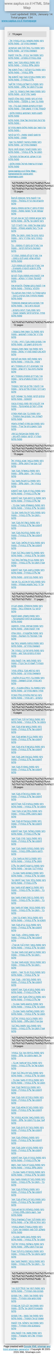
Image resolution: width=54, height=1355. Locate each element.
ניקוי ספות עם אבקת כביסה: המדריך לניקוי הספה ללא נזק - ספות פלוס (26, 436)
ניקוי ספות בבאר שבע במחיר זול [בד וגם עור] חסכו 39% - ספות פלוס (27, 463)
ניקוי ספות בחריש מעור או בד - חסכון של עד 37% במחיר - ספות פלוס (27, 1065)
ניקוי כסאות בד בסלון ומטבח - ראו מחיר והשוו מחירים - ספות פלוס (28, 689)
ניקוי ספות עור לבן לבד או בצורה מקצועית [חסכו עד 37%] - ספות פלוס (27, 1308)
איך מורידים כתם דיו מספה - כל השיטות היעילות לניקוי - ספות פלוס (27, 248)
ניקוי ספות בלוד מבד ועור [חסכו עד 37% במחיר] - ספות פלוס (28, 881)
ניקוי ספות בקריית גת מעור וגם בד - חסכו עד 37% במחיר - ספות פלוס (28, 515)
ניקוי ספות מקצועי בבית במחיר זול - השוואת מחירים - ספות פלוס (26, 42)
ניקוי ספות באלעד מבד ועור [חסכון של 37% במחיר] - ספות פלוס (28, 832)
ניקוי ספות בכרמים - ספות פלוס (27, 577)
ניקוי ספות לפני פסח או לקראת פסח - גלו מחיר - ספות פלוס (26, 360)
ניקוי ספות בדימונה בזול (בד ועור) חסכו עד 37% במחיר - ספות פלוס (28, 554)
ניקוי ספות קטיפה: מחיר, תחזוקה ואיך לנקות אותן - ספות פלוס (27, 627)
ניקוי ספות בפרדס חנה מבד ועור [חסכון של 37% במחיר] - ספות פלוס (27, 1100)
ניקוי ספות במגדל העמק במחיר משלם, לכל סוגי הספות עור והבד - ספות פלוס (28, 1229)
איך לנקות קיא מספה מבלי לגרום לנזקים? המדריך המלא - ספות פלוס (27, 278)
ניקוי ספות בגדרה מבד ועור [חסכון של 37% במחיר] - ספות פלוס (28, 492)
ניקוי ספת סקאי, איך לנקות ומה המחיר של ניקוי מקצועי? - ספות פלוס (26, 1336)
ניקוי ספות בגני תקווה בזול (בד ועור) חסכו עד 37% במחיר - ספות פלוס (28, 1028)
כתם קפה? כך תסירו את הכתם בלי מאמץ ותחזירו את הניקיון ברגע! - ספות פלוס (28, 295)
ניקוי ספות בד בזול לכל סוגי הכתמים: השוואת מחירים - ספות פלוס (26, 49)
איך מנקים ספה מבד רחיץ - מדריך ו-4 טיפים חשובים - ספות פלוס (28, 343)
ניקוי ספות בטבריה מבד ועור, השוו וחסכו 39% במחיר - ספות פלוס (28, 1166)
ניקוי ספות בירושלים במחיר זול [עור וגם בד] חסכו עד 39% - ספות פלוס (25, 85)
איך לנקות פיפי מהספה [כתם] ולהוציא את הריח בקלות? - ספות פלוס (27, 201)
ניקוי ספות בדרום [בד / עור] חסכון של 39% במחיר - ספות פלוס (26, 71)
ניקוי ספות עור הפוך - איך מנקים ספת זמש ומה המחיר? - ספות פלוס (27, 1298)
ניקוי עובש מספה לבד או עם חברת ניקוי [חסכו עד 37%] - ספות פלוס (28, 219)
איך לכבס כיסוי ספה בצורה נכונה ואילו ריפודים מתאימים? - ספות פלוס (27, 406)
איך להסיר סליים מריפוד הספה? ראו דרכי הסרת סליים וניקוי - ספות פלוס (28, 389)
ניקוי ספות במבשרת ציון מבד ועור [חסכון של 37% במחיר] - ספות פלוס (28, 749)
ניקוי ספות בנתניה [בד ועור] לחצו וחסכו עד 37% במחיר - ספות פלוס (28, 805)
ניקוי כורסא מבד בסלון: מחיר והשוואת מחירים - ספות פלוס (26, 672)
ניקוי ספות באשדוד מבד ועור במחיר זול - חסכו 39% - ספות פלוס (26, 473)
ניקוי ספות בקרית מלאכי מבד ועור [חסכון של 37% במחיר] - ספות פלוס (28, 545)
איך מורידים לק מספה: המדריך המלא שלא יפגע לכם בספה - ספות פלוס (26, 258)
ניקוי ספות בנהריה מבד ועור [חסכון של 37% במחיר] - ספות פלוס (28, 1159)
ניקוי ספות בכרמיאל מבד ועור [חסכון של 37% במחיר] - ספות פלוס (26, 1090)
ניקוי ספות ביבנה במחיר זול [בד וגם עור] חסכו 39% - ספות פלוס (27, 1020)
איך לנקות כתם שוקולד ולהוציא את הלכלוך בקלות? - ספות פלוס (28, 287)
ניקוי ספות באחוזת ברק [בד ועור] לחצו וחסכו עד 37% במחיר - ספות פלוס (28, 1254)
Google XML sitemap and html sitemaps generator (26, 1348)
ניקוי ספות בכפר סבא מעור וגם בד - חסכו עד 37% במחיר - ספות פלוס (28, 965)
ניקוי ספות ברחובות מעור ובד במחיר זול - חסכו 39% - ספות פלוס (26, 483)
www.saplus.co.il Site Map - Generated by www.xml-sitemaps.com (22, 174)
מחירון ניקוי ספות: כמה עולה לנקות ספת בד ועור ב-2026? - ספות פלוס (26, 100)
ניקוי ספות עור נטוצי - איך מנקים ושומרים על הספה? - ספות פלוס (27, 1317)
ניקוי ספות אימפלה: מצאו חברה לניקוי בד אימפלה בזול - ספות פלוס (27, 608)
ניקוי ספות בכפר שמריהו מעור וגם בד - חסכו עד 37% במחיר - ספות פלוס (28, 910)
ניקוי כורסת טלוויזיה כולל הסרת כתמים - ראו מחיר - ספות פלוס (26, 696)
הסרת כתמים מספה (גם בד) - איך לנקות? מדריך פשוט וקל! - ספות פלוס (27, 107)
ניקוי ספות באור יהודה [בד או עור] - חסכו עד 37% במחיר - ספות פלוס (28, 946)
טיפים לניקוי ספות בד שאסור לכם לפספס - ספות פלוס (28, 397)
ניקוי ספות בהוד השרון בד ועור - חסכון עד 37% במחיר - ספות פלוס (28, 919)
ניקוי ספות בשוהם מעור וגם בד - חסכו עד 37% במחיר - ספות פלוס (28, 874)
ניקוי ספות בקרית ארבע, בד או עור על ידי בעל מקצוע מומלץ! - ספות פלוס (28, 584)
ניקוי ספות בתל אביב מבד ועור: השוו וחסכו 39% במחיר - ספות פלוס (26, 814)
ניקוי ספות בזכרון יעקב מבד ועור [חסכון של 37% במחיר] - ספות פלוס (27, 1150)
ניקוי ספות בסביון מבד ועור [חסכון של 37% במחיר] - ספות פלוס (28, 991)
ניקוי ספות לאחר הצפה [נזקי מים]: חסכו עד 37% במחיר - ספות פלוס (25, 150)
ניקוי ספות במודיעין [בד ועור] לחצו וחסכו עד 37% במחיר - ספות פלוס (28, 721)
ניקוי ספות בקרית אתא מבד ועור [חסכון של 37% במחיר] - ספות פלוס (27, 1110)
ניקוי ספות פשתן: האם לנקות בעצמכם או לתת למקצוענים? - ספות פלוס (26, 618)
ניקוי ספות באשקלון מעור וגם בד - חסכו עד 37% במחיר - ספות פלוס (28, 506)
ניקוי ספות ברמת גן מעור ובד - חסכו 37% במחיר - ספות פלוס (26, 860)
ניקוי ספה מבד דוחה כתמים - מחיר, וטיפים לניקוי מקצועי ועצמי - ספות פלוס (28, 313)
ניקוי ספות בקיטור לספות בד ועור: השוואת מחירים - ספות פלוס (24, 143)
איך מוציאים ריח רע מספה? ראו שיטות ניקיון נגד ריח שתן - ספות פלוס (27, 369)
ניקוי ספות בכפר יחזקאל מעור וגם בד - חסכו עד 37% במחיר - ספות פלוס (28, 1264)
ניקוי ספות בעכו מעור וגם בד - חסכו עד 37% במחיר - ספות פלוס (28, 1238)
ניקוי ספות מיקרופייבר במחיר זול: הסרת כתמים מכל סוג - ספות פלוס (27, 653)
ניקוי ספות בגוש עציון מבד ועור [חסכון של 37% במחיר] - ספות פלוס (26, 729)
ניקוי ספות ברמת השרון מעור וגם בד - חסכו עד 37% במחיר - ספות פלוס (28, 900)
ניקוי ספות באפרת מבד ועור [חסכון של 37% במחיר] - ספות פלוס (26, 769)
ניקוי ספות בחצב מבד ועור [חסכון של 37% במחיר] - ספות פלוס (27, 571)
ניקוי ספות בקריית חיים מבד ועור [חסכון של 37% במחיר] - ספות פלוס (27, 1130)
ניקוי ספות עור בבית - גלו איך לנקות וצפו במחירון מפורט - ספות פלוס (25, 56)
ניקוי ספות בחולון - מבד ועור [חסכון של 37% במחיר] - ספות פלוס (26, 937)
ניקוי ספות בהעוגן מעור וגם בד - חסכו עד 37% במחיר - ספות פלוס (28, 1005)
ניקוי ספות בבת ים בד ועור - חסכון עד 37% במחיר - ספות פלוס (28, 973)
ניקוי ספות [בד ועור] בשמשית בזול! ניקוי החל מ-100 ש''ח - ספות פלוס (28, 1221)
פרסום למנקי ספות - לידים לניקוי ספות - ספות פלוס (24, 136)
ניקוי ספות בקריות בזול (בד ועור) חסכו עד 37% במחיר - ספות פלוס (28, 1074)
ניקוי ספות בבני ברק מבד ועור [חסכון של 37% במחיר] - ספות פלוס (26, 927)
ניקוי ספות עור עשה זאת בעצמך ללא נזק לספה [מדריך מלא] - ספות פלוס (28, 351)
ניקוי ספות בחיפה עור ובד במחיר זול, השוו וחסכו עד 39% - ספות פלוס (27, 1055)
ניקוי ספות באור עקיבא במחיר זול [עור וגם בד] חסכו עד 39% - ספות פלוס (28, 1120)
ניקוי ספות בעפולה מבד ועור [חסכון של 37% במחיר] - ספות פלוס (26, 1140)
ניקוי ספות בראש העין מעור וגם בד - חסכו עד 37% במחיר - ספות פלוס (28, 955)
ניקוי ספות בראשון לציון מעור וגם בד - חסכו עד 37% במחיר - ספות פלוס (28, 890)
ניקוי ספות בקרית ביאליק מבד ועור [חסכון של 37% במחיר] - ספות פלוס (28, 1202)
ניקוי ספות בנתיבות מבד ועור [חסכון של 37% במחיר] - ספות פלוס (26, 535)
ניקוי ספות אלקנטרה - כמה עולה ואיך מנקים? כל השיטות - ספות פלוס (27, 636)
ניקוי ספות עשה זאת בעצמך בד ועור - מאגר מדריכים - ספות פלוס (26, 93)
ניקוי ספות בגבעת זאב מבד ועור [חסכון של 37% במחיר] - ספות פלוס (27, 759)
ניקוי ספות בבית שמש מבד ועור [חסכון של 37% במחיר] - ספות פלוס (27, 739)
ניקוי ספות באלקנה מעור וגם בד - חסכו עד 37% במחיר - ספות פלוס (28, 1012)
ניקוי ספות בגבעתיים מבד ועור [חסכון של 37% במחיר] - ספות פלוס (26, 824)
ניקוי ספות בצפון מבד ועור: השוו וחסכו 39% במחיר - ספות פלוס (24, 64)
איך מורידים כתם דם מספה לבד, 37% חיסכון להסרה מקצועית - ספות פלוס (27, 268)
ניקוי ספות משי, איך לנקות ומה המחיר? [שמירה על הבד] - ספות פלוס (27, 663)
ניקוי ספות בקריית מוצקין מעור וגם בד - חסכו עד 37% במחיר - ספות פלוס (28, 1182)
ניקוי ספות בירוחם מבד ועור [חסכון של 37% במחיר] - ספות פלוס (28, 499)
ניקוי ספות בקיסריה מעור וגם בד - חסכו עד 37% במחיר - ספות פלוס (28, 1173)
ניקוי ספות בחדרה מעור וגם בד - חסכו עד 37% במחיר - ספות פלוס (28, 1081)
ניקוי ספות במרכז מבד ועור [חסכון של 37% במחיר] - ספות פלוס (26, 78)
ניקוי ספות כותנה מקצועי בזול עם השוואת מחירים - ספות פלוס (27, 644)
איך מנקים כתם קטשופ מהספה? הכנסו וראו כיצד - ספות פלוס (27, 304)
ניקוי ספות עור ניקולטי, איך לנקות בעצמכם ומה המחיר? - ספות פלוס (27, 1325)
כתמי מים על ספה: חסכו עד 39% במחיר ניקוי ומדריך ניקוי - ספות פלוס (27, 238)
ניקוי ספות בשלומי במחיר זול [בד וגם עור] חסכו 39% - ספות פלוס (27, 1245)
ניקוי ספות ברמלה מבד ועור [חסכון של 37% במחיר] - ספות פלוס (28, 998)
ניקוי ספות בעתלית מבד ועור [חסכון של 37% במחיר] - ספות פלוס (26, 1192)
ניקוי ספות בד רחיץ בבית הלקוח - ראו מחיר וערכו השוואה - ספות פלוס (27, 680)
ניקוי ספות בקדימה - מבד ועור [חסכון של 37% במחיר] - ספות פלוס (26, 982)
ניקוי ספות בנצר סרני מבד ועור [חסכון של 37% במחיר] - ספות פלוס (26, 841)
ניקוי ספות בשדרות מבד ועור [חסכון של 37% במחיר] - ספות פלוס (26, 525)
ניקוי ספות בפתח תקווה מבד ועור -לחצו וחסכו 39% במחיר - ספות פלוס (27, 851)
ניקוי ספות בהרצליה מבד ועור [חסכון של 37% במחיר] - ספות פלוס (26, 796)
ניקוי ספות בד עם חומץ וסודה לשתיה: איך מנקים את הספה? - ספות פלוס (26, 416)
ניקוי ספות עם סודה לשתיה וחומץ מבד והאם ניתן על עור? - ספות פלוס (27, 426)
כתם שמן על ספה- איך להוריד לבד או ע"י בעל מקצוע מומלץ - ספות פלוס (28, 228)
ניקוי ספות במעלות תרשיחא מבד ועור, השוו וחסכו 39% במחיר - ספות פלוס (27, 1212)
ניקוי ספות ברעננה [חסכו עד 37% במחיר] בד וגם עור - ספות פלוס (27, 867)
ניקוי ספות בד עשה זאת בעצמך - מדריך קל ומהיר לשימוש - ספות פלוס (27, 334)
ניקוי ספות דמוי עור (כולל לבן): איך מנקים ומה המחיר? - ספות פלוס (28, 1290)
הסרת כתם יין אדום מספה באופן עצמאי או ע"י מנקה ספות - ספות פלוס (27, 211)
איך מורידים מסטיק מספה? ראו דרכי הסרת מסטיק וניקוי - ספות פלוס (27, 379)
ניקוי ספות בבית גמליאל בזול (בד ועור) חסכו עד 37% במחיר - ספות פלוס (28, 563)
